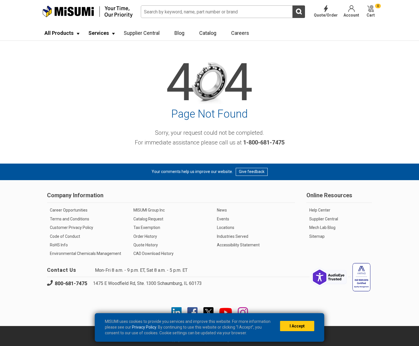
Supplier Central (142, 33)
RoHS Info (59, 245)
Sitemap (317, 236)
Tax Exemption (146, 227)
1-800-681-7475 (263, 142)
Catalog (207, 33)
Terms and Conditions (69, 219)
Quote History (145, 245)
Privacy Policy (144, 327)
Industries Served (232, 236)
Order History (145, 236)
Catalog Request (148, 219)
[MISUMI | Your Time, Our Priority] (88, 12)
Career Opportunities (69, 210)
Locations (225, 227)
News (222, 210)
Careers (240, 33)
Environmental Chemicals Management (85, 253)
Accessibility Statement (238, 245)
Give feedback (252, 171)
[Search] (298, 11)
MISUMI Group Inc (149, 210)
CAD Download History (153, 253)
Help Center (319, 210)
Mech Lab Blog (322, 227)
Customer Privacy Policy (71, 227)
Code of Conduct (65, 236)
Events (223, 219)
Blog (179, 33)
